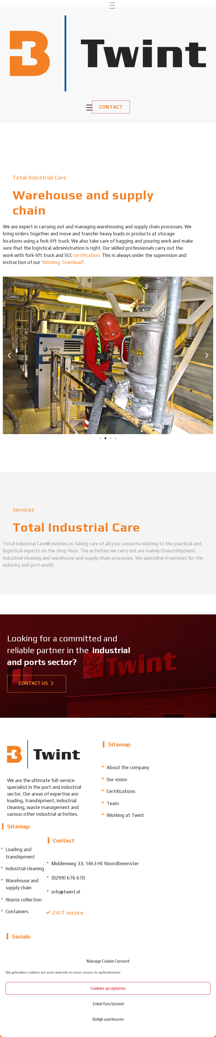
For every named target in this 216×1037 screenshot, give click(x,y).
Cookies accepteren (108, 988)
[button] (9, 355)
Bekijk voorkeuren (108, 1019)
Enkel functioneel (108, 1003)
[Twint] (108, 53)
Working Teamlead (62, 262)
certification (86, 255)
